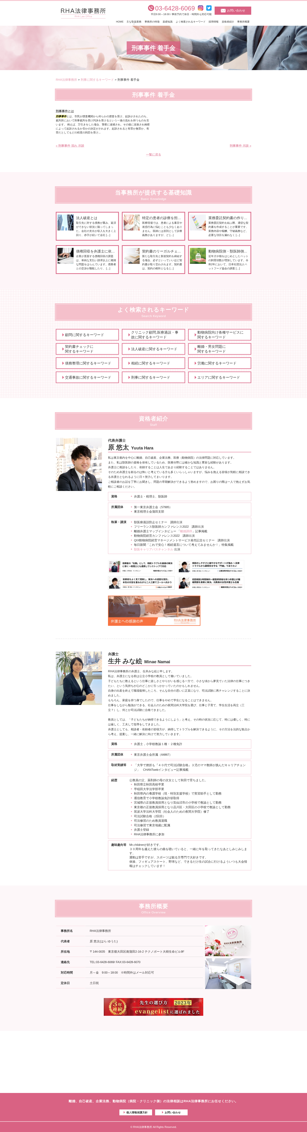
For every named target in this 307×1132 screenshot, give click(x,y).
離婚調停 (186, 531)
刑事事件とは (65, 111)
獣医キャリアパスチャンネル (153, 549)
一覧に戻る (153, 154)
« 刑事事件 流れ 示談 (70, 145)
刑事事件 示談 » (240, 145)
